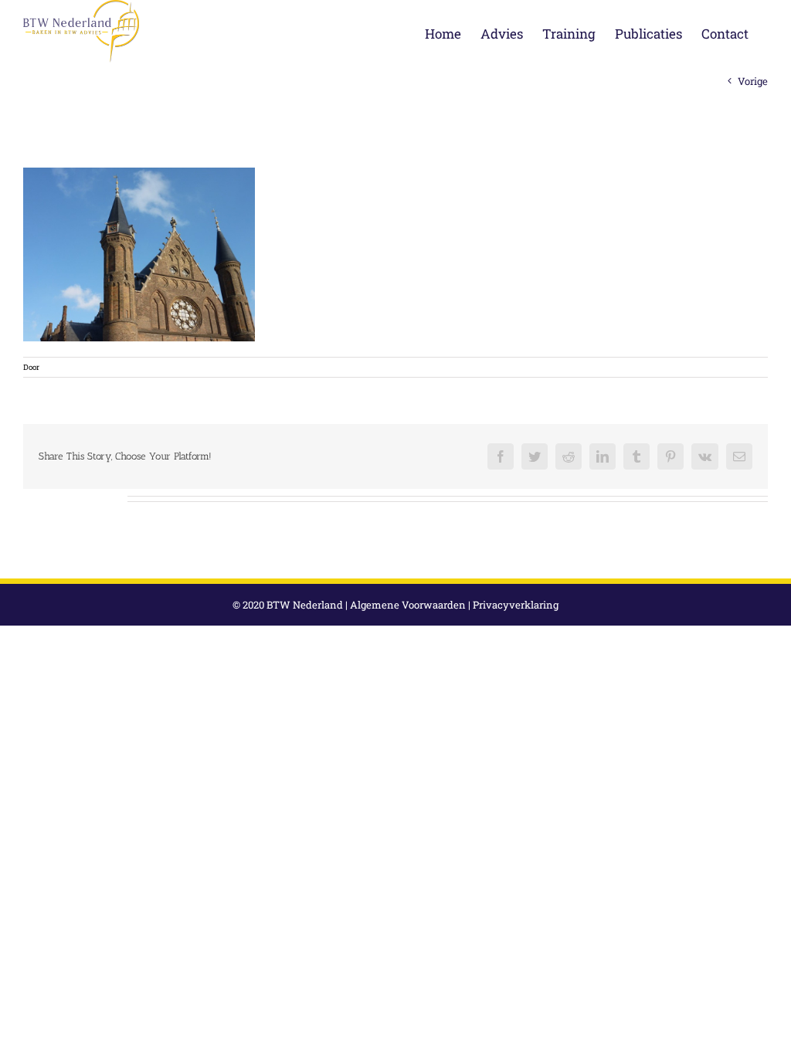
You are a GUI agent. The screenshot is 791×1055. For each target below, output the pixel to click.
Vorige (753, 81)
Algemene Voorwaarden (408, 605)
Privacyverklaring (515, 605)
